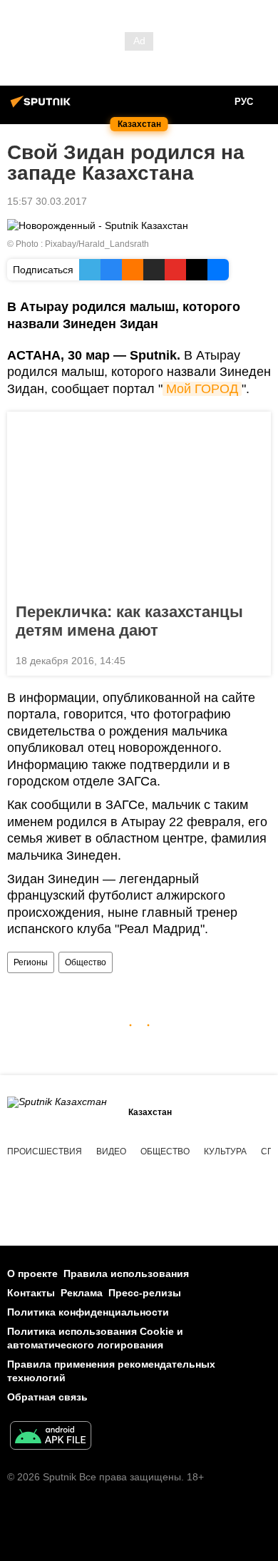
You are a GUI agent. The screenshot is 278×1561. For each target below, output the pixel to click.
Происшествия (44, 1151)
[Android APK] (50, 1437)
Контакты (31, 1292)
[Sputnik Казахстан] (42, 107)
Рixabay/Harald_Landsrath (97, 244)
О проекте (32, 1273)
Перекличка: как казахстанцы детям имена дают (129, 621)
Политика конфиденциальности (88, 1312)
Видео (111, 1151)
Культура (225, 1151)
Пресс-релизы (144, 1292)
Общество (85, 962)
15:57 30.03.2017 (47, 201)
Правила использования (126, 1273)
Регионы (31, 962)
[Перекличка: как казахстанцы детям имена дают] (139, 503)
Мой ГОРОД (202, 389)
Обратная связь (47, 1397)
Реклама (82, 1292)
